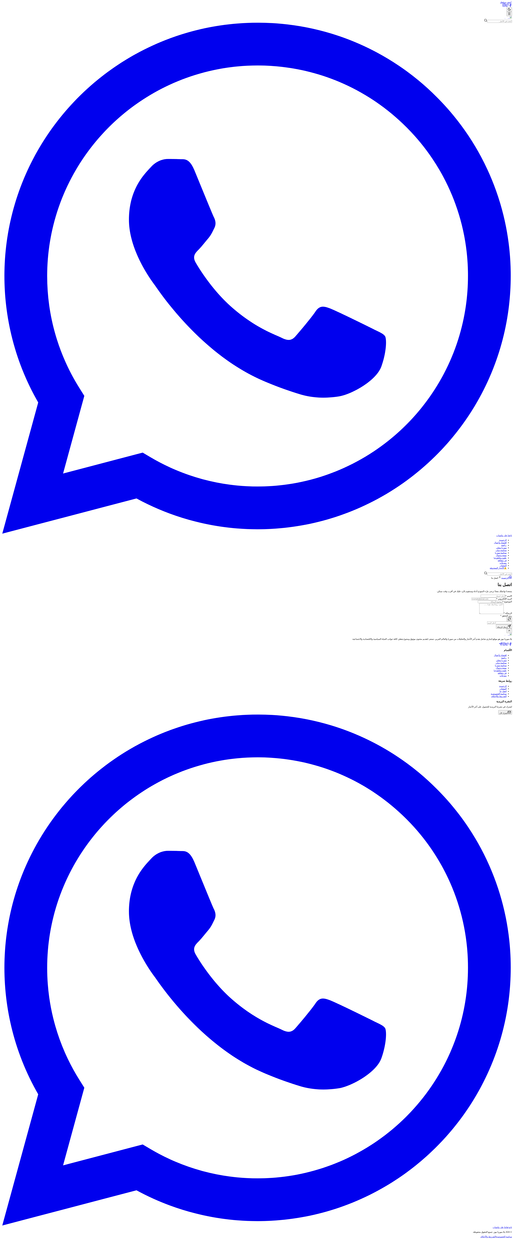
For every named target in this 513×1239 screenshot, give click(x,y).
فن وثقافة (502, 560)
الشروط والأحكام (499, 696)
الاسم (508, 596)
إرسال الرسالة (502, 627)
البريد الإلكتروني (504, 599)
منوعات (503, 563)
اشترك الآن (503, 713)
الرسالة (508, 613)
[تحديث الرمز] (509, 619)
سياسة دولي (501, 550)
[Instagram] (504, 6)
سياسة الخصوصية (499, 694)
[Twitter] (507, 6)
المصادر (503, 565)
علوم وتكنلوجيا (500, 558)
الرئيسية (503, 540)
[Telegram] (500, 645)
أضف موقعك (505, 2)
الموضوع (507, 601)
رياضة (504, 545)
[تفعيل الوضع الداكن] (509, 9)
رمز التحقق (506, 616)
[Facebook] (510, 6)
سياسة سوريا (501, 553)
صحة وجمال (501, 555)
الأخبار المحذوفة (498, 568)
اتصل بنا (503, 691)
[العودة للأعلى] (509, 631)
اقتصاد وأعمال (500, 543)
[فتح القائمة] (509, 14)
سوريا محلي (501, 548)
